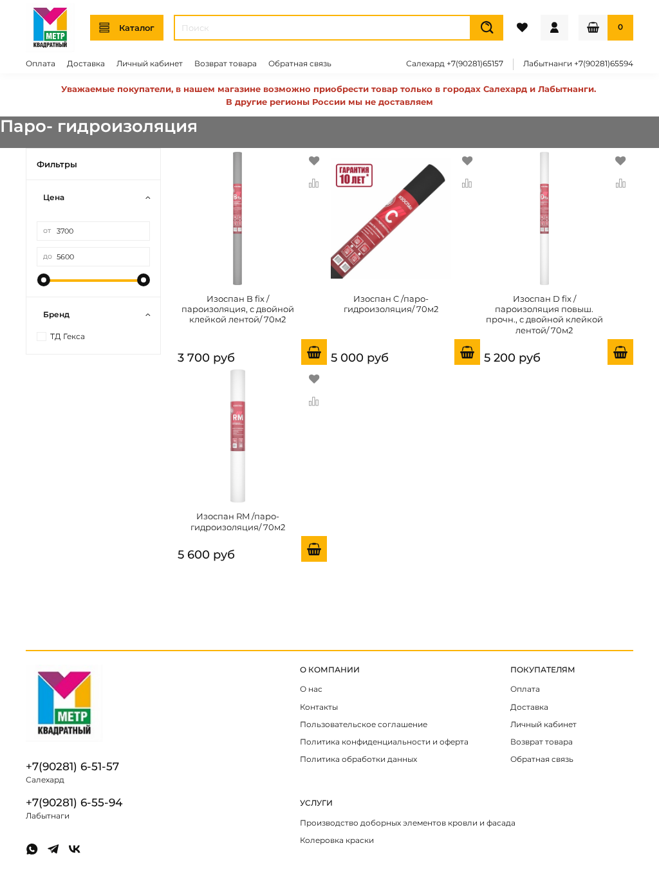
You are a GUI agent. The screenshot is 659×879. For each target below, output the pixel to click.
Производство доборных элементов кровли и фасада (407, 823)
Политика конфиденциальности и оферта (384, 741)
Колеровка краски (337, 840)
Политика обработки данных (358, 759)
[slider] (43, 280)
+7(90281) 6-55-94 (74, 802)
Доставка (86, 63)
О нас (311, 689)
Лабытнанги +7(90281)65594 (578, 63)
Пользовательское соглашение (363, 724)
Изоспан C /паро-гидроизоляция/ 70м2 (391, 303)
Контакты (319, 707)
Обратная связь (299, 63)
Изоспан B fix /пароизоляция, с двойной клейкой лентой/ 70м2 (237, 309)
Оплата (40, 63)
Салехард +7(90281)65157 (454, 63)
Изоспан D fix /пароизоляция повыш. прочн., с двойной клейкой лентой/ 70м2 (544, 314)
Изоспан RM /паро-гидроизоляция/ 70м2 (237, 521)
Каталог (136, 28)
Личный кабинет (149, 63)
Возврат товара (225, 63)
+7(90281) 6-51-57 (72, 766)
